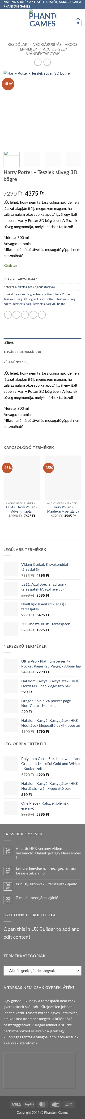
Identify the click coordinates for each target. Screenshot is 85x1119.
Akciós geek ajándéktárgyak (36, 287)
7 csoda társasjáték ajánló (37, 898)
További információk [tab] (22, 352)
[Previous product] (47, 62)
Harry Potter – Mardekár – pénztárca (63, 509)
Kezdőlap (17, 44)
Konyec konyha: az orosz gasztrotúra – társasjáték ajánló (47, 871)
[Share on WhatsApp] (8, 315)
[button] (6, 23)
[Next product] (38, 62)
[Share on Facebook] (16, 315)
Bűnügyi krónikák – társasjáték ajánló (46, 884)
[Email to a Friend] (33, 315)
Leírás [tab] (9, 343)
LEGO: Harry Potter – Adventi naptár (22, 509)
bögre (31, 294)
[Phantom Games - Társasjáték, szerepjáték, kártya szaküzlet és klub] (42, 23)
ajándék (20, 294)
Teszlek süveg (22, 304)
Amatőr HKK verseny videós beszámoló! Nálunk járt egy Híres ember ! (48, 853)
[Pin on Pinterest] (42, 315)
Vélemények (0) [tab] (16, 362)
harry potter (44, 294)
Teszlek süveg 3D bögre (49, 304)
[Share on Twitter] (25, 315)
